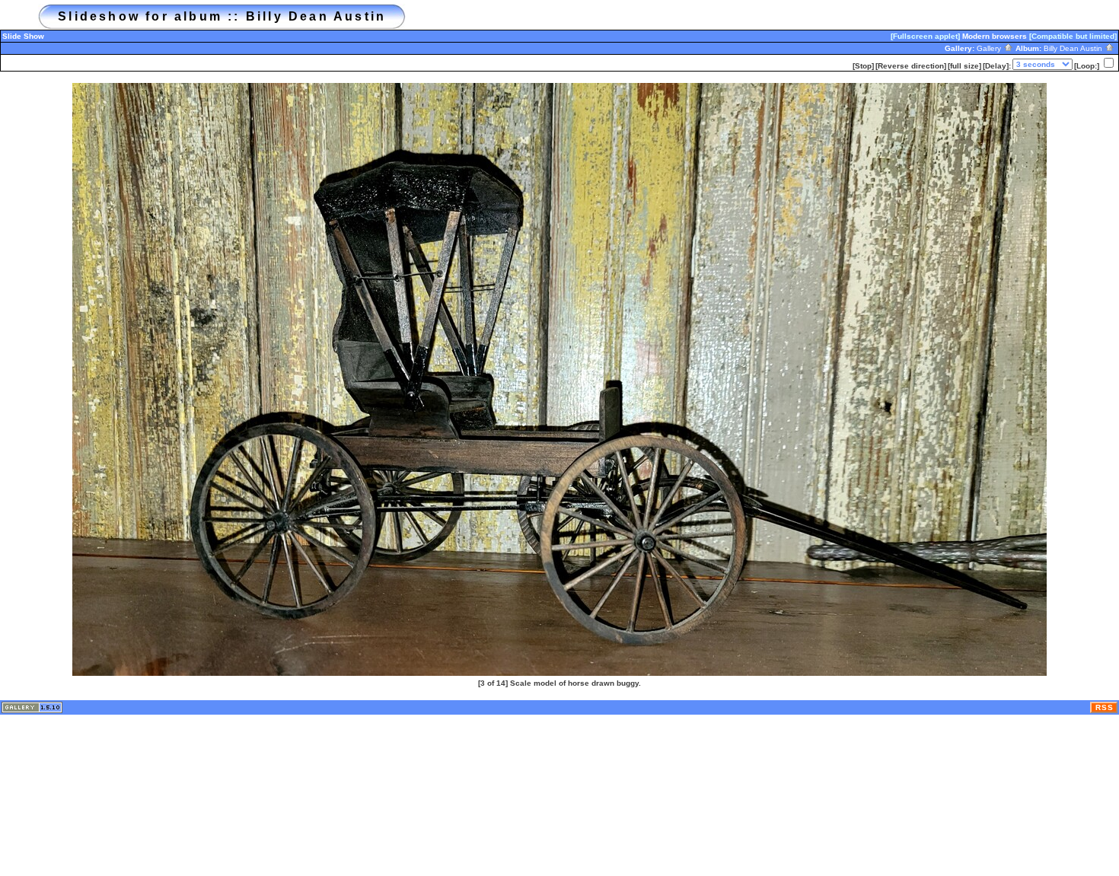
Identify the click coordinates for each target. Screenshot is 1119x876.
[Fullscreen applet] (925, 36)
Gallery (990, 48)
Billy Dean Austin (1074, 48)
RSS (1104, 707)
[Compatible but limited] (1073, 36)
